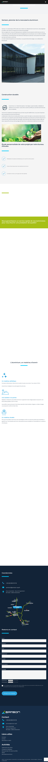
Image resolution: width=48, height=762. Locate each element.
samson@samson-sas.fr (13, 587)
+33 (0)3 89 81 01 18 (11, 583)
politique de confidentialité (18, 686)
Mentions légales (34, 759)
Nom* (3, 638)
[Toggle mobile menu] (45, 2)
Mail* (3, 648)
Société (3, 659)
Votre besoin (5, 664)
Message (4, 669)
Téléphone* (4, 653)
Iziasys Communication (26, 759)
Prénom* (4, 643)
